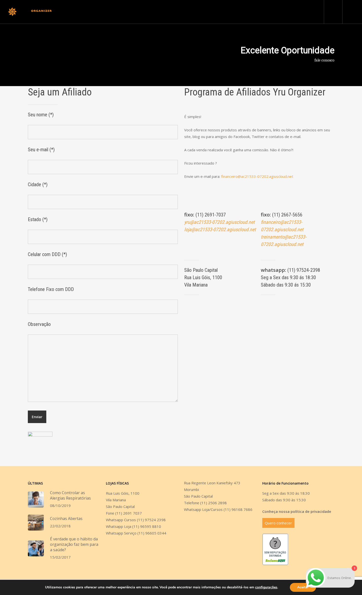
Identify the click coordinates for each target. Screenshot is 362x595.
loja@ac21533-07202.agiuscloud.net (220, 229)
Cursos (156, 12)
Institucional (113, 12)
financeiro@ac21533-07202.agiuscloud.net (257, 176)
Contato (228, 12)
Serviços (174, 12)
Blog (191, 12)
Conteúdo (207, 12)
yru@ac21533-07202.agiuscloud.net (219, 222)
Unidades (137, 12)
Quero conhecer (278, 522)
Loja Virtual (249, 12)
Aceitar (303, 587)
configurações (266, 587)
